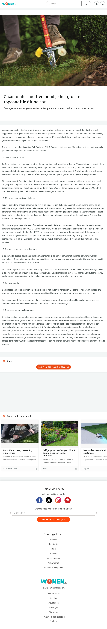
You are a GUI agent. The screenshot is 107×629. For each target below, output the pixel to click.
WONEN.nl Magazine (53, 567)
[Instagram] (58, 500)
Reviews (54, 553)
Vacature (54, 598)
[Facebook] (39, 500)
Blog (53, 549)
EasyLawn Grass (11, 469)
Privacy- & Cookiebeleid (54, 617)
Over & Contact (53, 593)
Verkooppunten (53, 558)
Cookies (53, 621)
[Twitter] (49, 500)
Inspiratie (53, 544)
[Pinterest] (67, 500)
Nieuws (53, 539)
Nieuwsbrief (53, 563)
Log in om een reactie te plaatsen (53, 367)
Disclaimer (53, 612)
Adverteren (54, 603)
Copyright (53, 607)
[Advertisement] (19, 391)
